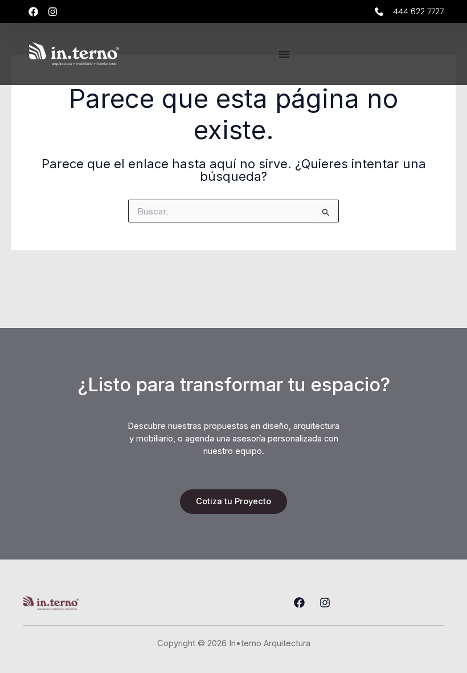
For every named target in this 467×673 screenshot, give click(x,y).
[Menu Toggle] (284, 54)
